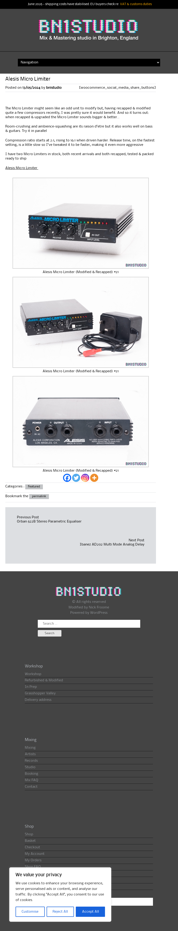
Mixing (30, 747)
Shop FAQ (33, 867)
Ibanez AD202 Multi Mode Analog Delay (112, 544)
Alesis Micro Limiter (21, 168)
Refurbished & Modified (44, 680)
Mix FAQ (31, 780)
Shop (29, 834)
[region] (60, 894)
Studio (30, 767)
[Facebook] (67, 478)
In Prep (31, 687)
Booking (31, 773)
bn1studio (54, 87)
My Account (34, 854)
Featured (34, 486)
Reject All (60, 911)
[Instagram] (85, 478)
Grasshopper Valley (40, 693)
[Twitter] (76, 478)
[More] (94, 478)
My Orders (33, 860)
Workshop (33, 674)
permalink (39, 496)
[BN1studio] (89, 33)
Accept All (90, 911)
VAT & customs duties (136, 4)
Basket (30, 841)
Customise (30, 911)
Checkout (32, 847)
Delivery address (38, 700)
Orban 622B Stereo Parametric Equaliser (49, 521)
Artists (30, 754)
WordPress (99, 612)
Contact (31, 786)
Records (31, 760)
